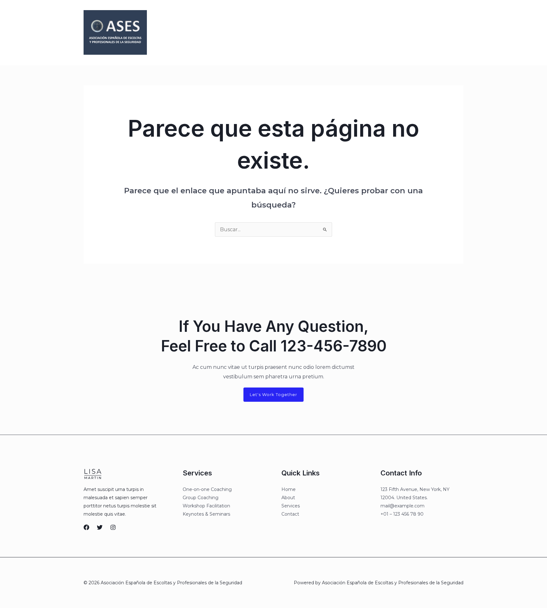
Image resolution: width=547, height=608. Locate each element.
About (288, 497)
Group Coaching (200, 497)
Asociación (255, 32)
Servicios (286, 32)
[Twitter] (385, 33)
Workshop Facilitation (206, 506)
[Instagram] (398, 33)
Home (288, 489)
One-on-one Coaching (207, 489)
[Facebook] (372, 33)
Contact (290, 514)
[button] (435, 32)
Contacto (315, 32)
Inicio (227, 32)
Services (290, 506)
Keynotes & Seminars (206, 514)
